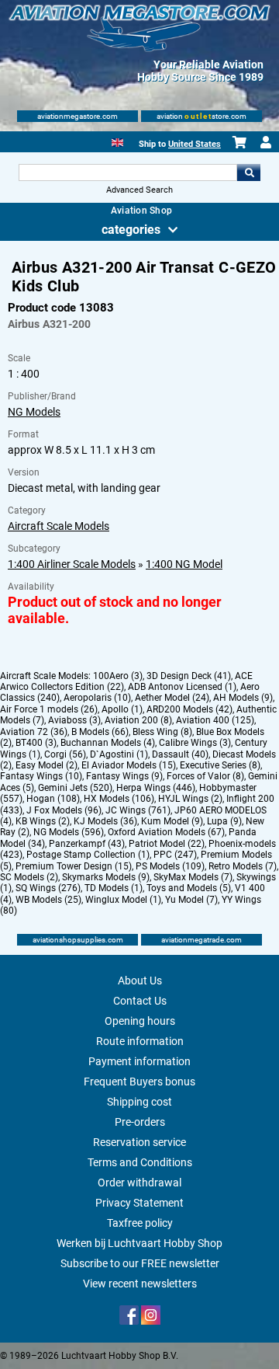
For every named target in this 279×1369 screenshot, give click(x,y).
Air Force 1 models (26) (49, 709)
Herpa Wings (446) (155, 787)
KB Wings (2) (43, 821)
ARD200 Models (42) (189, 709)
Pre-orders (140, 1122)
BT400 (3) (36, 742)
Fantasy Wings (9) (124, 776)
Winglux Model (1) (123, 899)
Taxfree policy (140, 1223)
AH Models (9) (243, 697)
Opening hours (140, 1021)
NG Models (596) (68, 832)
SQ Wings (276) (48, 888)
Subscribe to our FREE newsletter (139, 1263)
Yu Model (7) (191, 899)
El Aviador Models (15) (128, 765)
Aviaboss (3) (74, 720)
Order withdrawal (139, 1182)
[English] (117, 141)
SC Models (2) (29, 877)
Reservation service (139, 1142)
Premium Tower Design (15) (74, 866)
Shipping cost (139, 1102)
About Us (140, 980)
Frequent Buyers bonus (139, 1081)
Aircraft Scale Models (58, 526)
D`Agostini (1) (119, 754)
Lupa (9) (224, 821)
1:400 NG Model (184, 564)
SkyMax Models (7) (192, 877)
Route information (140, 1041)
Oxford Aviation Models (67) (166, 832)
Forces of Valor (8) (205, 776)
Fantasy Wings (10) (41, 776)
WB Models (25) (48, 899)
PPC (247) (175, 854)
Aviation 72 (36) (33, 731)
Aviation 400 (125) (215, 720)
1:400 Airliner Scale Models (72, 564)
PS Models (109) (170, 866)
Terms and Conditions (140, 1162)
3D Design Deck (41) (188, 676)
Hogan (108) (53, 798)
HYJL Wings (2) (190, 798)
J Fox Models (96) (64, 810)
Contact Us (140, 1001)
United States (194, 144)
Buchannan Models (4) (107, 742)
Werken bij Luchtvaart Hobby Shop (139, 1243)
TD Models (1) (113, 888)
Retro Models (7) (242, 866)
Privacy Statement (139, 1203)
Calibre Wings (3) (195, 742)
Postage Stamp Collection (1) (88, 854)
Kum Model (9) (172, 821)
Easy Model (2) (47, 765)
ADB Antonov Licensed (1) (182, 686)
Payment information (139, 1061)
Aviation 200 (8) (138, 720)
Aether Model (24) (172, 697)
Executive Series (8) (220, 765)
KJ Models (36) (105, 821)
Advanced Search (139, 190)
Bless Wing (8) (162, 731)
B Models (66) (100, 731)
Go (248, 172)
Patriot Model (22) (167, 843)
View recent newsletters (140, 1283)
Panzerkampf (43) (87, 843)
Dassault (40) (180, 754)
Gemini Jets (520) (75, 787)
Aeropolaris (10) (97, 697)
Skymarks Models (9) (106, 877)
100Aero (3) (118, 676)
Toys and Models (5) (188, 888)
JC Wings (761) (137, 810)
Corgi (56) (65, 754)
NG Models (34, 412)
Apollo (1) (122, 709)
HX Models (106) (119, 798)
